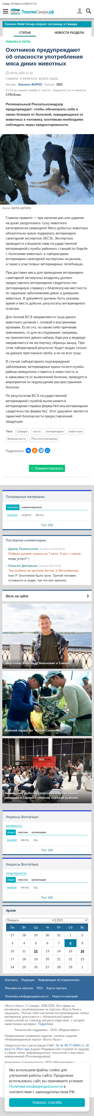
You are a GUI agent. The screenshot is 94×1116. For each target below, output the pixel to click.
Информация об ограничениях (59, 980)
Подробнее (45, 1024)
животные (75, 431)
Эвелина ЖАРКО (30, 84)
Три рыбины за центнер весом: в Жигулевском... (44, 570)
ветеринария (54, 431)
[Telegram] (41, 450)
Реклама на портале (19, 988)
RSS (40, 988)
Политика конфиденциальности (27, 996)
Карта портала (57, 988)
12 (36, 951)
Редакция (27, 980)
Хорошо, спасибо (47, 1102)
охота (37, 431)
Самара (22, 431)
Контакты (11, 980)
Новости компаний (65, 996)
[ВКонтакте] (28, 450)
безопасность (16, 438)
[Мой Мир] (47, 450)
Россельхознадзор (44, 438)
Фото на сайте (17, 596)
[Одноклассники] (34, 450)
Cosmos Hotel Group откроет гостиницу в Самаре (41, 24)
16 (82, 951)
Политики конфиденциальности (36, 1086)
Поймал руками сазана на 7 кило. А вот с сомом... (46, 553)
